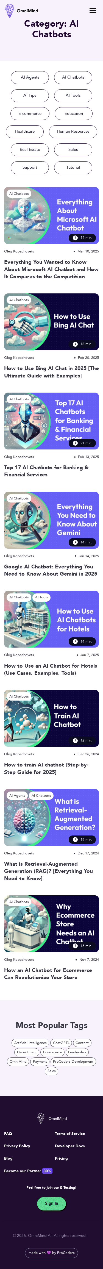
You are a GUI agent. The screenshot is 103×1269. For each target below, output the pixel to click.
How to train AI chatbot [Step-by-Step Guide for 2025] (46, 769)
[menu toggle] (93, 10)
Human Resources (73, 131)
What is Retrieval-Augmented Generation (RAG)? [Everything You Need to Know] (48, 871)
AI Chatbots (73, 77)
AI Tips (29, 95)
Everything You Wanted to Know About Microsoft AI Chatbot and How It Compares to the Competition (51, 270)
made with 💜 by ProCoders (52, 1253)
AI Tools (73, 95)
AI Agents (30, 77)
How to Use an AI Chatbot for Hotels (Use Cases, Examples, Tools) (50, 670)
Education (74, 113)
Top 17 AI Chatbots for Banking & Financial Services (46, 471)
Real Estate (30, 149)
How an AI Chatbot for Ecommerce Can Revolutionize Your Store (48, 974)
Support (30, 167)
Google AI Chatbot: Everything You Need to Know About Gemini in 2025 (50, 570)
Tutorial (73, 167)
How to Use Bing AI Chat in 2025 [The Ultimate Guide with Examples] (51, 372)
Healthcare (25, 131)
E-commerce (29, 113)
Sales (73, 149)
